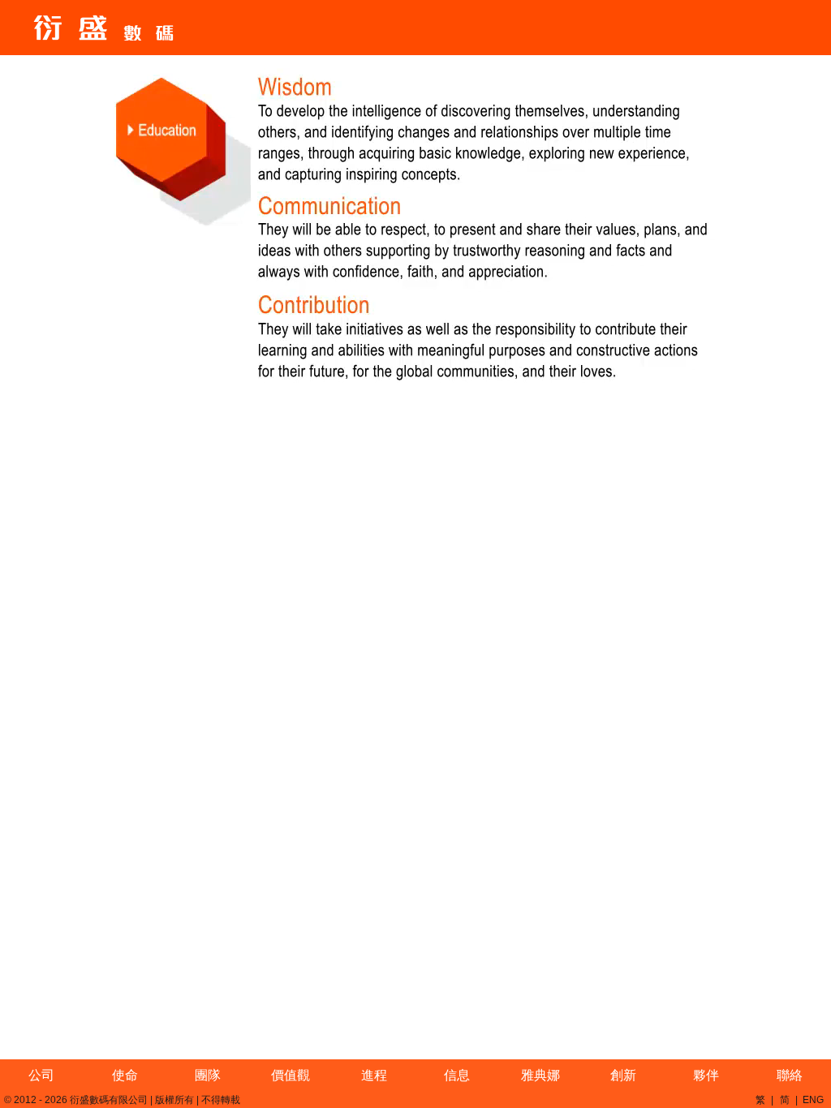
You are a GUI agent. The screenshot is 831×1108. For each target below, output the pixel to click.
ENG (813, 1100)
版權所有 (174, 1100)
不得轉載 (220, 1100)
